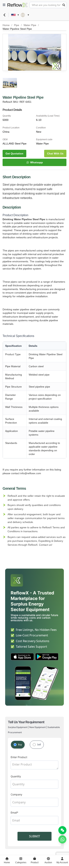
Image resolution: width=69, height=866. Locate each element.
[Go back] (4, 15)
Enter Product (19, 757)
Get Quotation (14, 153)
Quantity (16, 776)
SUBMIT (34, 836)
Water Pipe (30, 25)
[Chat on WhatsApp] (62, 839)
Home (6, 25)
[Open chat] (62, 830)
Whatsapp (36, 162)
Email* (14, 812)
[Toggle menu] (4, 5)
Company (16, 794)
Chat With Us (55, 153)
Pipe (16, 25)
